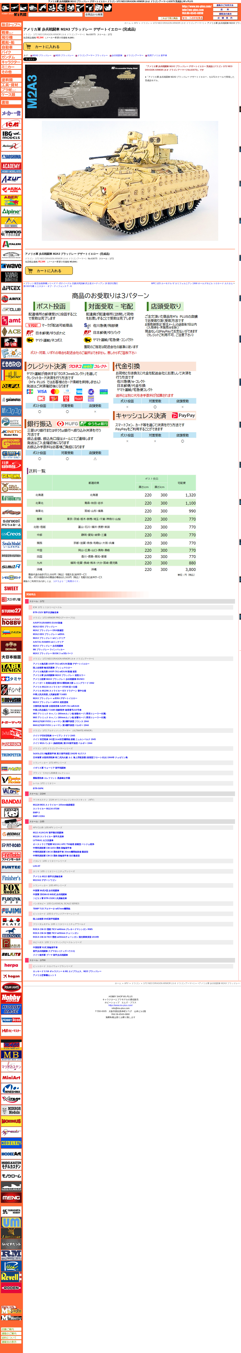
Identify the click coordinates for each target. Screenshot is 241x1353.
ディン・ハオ (11, 689)
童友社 (11, 700)
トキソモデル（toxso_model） (11, 711)
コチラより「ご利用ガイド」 (66, 581)
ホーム (118, 983)
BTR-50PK (38, 788)
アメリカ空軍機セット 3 (44, 975)
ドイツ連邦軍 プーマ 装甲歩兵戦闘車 (50, 955)
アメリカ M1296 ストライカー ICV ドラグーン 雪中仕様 (59, 691)
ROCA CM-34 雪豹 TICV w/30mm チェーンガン (56, 933)
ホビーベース (11, 1009)
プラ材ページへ (11, 89)
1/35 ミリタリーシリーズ (54, 861)
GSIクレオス (11, 534)
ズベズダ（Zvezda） (11, 632)
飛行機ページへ (11, 37)
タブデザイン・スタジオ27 (11, 668)
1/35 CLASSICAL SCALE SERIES (63, 903)
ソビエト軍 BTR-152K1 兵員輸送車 (50, 898)
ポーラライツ (11, 987)
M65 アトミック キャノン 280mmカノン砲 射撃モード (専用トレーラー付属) (69, 717)
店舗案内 (225, 18)
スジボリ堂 (11, 599)
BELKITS (11, 954)
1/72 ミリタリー (48, 783)
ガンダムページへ (11, 57)
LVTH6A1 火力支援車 (43, 840)
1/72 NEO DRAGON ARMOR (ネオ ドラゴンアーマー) (59, 34)
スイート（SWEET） (11, 588)
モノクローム (11, 1175)
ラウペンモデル (11, 1255)
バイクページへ (11, 52)
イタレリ (37, 861)
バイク (42, 8)
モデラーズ (11, 1143)
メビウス (11, 1121)
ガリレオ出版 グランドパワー (11, 443)
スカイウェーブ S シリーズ (60, 966)
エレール (11, 375)
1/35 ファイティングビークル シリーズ (63, 942)
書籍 (108, 8)
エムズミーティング (11, 1318)
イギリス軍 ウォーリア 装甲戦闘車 (49, 768)
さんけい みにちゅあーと (11, 523)
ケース (99, 8)
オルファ (11, 386)
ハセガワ (11, 769)
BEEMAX (11, 834)
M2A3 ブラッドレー (42, 55)
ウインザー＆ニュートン (11, 255)
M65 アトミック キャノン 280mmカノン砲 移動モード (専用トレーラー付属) (69, 713)
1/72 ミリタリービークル (50, 607)
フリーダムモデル (41, 924)
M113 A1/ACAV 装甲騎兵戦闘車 (48, 832)
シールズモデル (11, 545)
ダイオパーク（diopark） (11, 646)
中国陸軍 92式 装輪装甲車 (45, 947)
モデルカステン (11, 1165)
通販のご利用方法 (225, 5)
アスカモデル (11, 189)
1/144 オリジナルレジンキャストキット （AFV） (72, 799)
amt (11, 320)
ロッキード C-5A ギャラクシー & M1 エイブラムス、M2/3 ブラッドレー (67, 971)
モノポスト (11, 1186)
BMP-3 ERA (39, 816)
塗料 (71, 8)
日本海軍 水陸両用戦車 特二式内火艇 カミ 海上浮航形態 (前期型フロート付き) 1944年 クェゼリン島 (80, 757)
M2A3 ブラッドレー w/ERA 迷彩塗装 (50, 702)
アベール (11, 200)
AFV (126, 983)
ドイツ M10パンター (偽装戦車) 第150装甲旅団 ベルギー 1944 (62, 743)
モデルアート (11, 1154)
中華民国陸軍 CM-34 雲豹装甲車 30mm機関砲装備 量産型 (60, 852)
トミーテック (11, 722)
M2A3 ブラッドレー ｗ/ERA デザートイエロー (55, 698)
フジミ (11, 911)
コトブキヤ (11, 498)
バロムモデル (11, 790)
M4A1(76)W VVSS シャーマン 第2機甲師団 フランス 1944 (61, 721)
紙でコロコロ (11, 411)
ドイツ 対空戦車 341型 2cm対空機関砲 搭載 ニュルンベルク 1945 (64, 739)
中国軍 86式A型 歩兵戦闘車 (46, 890)
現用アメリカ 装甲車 (157, 55)
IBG (11, 135)
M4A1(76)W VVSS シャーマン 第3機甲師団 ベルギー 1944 (61, 725)
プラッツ (37, 773)
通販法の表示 (11, 1342)
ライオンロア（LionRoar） (11, 1233)
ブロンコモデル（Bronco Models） (11, 932)
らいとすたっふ (11, 1244)
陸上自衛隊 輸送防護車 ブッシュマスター (52, 667)
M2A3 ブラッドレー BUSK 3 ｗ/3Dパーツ (53, 653)
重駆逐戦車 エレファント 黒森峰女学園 (51, 778)
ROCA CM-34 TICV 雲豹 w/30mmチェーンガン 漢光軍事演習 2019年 (66, 937)
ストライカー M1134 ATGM (46, 808)
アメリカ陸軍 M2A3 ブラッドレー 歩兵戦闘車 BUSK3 (58, 679)
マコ (11, 1044)
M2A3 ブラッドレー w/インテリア (49, 638)
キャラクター (52, 8)
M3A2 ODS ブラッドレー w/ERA (48, 634)
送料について (11, 1338)
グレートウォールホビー (11, 454)
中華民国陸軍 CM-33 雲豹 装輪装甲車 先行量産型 (56, 855)
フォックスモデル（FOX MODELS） (11, 889)
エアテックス (11, 288)
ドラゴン (29, 258)
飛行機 (15, 8)
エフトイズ (11, 353)
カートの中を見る (192, 18)
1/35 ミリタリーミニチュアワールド (68, 924)
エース (11, 331)
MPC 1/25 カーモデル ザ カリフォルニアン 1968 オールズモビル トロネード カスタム (192, 283)
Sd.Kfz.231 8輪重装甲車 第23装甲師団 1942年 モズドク (59, 753)
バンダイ (11, 801)
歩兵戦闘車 (117, 55)
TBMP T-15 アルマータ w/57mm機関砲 (51, 908)
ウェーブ (11, 266)
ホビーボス (38, 942)
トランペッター (40, 763)
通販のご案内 (11, 1333)
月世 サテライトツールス (11, 465)
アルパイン (11, 211)
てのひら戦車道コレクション (56, 773)
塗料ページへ (11, 79)
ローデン (11, 1288)
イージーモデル (11, 222)
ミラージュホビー (11, 1099)
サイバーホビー (11, 512)
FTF (11, 342)
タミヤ (36, 871)
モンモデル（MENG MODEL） (11, 1197)
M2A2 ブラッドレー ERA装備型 (48, 630)
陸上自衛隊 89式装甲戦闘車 (46, 919)
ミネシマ (11, 1088)
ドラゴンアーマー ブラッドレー (93, 55)
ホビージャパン (11, 998)
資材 (90, 8)
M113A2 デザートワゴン (44, 880)
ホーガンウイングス (11, 976)
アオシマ (11, 157)
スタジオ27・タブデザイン (11, 610)
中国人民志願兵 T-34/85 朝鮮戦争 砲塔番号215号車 (57, 710)
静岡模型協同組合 (11, 555)
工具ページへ (11, 84)
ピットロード (39, 914)
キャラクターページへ (11, 62)
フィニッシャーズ (11, 878)
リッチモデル (11, 1266)
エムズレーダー (11, 1309)
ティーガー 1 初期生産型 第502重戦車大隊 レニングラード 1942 (63, 683)
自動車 (33, 8)
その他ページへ (11, 72)
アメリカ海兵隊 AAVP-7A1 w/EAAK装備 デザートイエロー (61, 664)
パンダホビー (39, 903)
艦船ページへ (11, 42)
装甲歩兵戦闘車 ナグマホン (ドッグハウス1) (54, 951)
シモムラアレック (11, 577)
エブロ (11, 364)
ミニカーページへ (11, 67)
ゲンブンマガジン (11, 476)
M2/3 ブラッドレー (65, 55)
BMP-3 (36, 812)
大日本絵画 (11, 657)
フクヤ (11, 900)
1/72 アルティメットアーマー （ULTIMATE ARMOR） (68, 730)
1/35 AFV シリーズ (53, 827)
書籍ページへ (11, 102)
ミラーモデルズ (11, 1110)
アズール (11, 178)
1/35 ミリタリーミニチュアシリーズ (57, 871)
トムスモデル (11, 733)
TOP (14, 14)
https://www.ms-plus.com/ (120, 1005)
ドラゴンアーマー (134, 55)
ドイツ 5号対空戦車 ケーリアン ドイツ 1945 (54, 735)
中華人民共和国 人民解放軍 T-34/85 (50, 694)
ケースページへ (11, 94)
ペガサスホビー (11, 943)
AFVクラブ (11, 309)
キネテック (11, 432)
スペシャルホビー (11, 621)
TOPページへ (11, 24)
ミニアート (11, 1077)
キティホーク (11, 421)
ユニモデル (11, 1211)
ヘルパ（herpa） (11, 965)
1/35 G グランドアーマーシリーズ (63, 914)
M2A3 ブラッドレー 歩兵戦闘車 (48, 646)
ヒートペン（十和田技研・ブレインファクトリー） (11, 823)
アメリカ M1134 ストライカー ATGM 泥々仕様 (55, 687)
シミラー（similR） (11, 566)
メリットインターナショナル (11, 1132)
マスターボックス (11, 1055)
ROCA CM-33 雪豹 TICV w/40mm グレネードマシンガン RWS (63, 929)
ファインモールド (11, 856)
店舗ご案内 (11, 1329)
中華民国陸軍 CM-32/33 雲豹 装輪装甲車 (52, 848)
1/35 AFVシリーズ (57, 885)
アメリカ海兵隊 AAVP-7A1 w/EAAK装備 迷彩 (55, 671)
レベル (36, 783)
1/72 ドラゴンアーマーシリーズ (58, 748)
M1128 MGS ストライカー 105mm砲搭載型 (54, 805)
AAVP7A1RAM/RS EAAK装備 (47, 623)
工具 (80, 8)
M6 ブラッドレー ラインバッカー (49, 649)
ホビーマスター (11, 1031)
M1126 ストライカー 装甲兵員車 (48, 836)
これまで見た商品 (169, 18)
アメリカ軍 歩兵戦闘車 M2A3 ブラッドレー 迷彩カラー (59, 675)
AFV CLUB (38, 827)
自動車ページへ (11, 47)
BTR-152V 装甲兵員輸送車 (46, 612)
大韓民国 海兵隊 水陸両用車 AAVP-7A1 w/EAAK (56, 706)
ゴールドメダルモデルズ (11, 487)
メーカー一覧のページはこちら (11, 113)
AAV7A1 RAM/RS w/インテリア (48, 642)
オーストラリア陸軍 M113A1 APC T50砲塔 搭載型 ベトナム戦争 (63, 844)
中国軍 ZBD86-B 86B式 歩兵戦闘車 (50, 894)
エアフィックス (11, 298)
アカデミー (11, 167)
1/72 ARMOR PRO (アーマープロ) (59, 617)
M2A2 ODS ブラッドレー (45, 626)
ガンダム (61, 8)
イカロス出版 (11, 233)
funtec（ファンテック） (11, 867)
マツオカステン (40, 799)
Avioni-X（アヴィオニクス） (11, 146)
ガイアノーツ (11, 400)
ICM (35, 607)
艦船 (24, 8)
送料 (225, 9)
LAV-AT (36, 866)
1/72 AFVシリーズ (57, 763)
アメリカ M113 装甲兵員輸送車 (48, 876)
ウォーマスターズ (11, 277)
